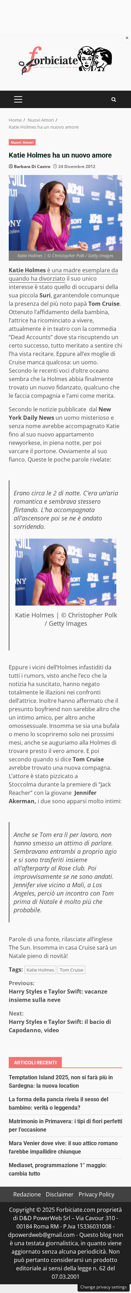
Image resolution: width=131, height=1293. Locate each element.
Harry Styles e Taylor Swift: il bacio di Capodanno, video (60, 1022)
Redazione (27, 1194)
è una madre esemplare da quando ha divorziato (63, 274)
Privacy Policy (96, 1194)
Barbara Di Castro (32, 166)
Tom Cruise (71, 970)
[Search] (113, 99)
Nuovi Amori (22, 142)
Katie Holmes (40, 970)
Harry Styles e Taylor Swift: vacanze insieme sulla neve (58, 991)
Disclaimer (60, 1194)
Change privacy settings (103, 1287)
